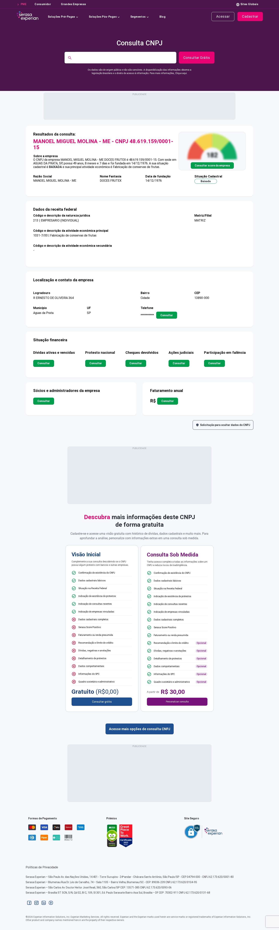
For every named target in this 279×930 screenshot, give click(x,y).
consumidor (43, 4)
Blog (162, 16)
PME (23, 4)
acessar (223, 16)
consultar (166, 315)
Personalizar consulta (177, 701)
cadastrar (250, 16)
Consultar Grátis (196, 58)
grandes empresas (73, 4)
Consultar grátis (102, 701)
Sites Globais (249, 4)
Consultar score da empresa (212, 165)
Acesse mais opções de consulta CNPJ (139, 729)
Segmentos (138, 16)
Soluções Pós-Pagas (103, 16)
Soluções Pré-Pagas (61, 16)
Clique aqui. (181, 73)
